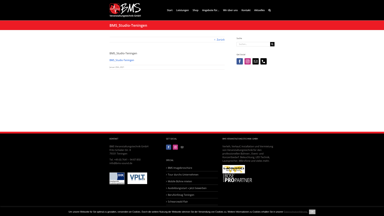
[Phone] (263, 61)
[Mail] (255, 61)
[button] (269, 10)
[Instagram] (247, 61)
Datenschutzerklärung (295, 211)
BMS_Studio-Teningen (122, 60)
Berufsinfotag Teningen (181, 194)
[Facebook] (240, 61)
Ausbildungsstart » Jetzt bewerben (187, 188)
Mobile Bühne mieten (180, 181)
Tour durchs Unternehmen (183, 174)
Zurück (221, 39)
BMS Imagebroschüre (180, 168)
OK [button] (312, 212)
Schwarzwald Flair (178, 201)
